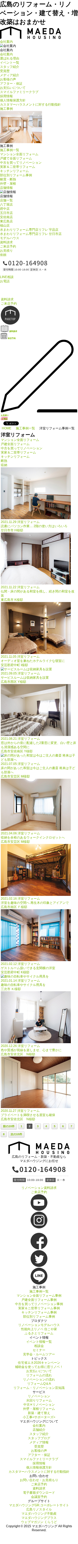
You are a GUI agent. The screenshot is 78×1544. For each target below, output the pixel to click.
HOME (6, 428)
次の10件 (16, 1134)
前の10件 (9, 1126)
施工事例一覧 (25, 428)
